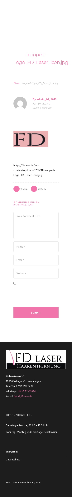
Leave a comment (42, 107)
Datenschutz (13, 460)
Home (17, 83)
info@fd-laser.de (23, 396)
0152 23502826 (27, 391)
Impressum (12, 452)
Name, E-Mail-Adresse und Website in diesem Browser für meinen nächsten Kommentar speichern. (35, 295)
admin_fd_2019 (46, 99)
